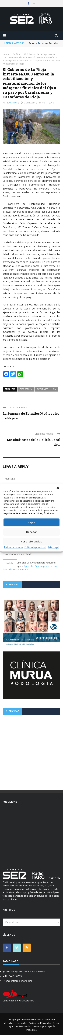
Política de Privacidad (40, 1023)
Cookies (19, 1026)
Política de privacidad (35, 547)
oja (54, 389)
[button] (57, 488)
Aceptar (32, 522)
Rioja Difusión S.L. (35, 1019)
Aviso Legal (53, 547)
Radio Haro (11, 103)
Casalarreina (26, 389)
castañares (42, 389)
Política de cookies (13, 547)
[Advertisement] (31, 751)
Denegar (31, 532)
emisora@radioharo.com (18, 980)
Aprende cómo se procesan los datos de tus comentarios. (30, 568)
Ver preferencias (31, 541)
